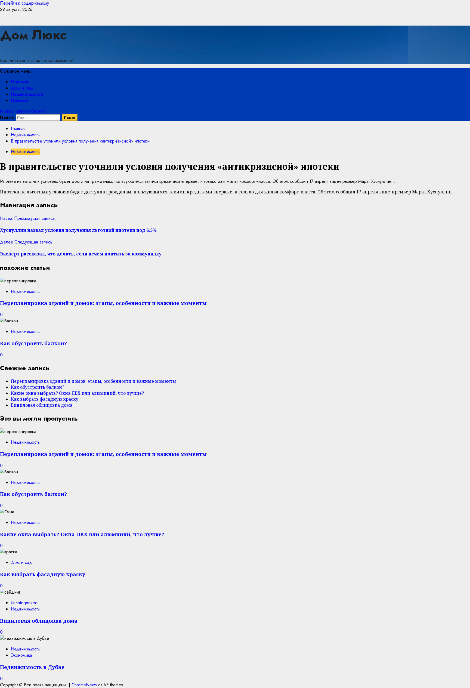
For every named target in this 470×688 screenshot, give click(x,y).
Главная (19, 82)
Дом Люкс (33, 35)
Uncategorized (24, 603)
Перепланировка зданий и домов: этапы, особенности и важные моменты (103, 303)
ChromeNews (84, 685)
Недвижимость (27, 94)
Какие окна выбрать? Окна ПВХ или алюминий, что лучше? (77, 393)
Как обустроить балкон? (33, 343)
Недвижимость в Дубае (32, 667)
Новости (20, 100)
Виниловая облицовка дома (41, 405)
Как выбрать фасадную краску (44, 399)
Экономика (21, 655)
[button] (15, 71)
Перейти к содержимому (24, 3)
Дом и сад (22, 88)
